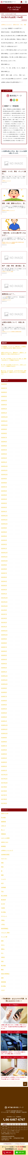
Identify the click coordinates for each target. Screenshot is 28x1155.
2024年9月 (4, 478)
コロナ (3, 990)
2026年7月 (4, 388)
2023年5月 (4, 536)
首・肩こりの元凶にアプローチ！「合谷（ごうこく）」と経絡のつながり (13, 365)
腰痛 (12, 271)
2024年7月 (4, 486)
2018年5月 (4, 754)
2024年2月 (4, 507)
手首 (2, 891)
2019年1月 (4, 721)
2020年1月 (4, 671)
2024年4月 (4, 499)
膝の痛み (3, 965)
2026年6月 (4, 392)
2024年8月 (4, 482)
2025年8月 (4, 433)
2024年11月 (4, 470)
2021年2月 (4, 622)
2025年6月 (4, 441)
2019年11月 (4, 680)
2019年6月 (4, 700)
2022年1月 (4, 593)
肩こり (3, 829)
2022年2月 (4, 589)
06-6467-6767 (15, 1119)
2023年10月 (4, 523)
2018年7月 (4, 745)
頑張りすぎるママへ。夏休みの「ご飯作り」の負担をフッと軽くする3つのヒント (13, 353)
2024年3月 (4, 503)
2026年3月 (4, 404)
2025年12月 (4, 417)
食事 (23, 242)
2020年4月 (4, 659)
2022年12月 (4, 552)
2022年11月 (4, 556)
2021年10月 (4, 606)
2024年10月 (4, 474)
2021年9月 (4, 610)
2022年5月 (4, 577)
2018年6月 (4, 750)
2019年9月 (4, 688)
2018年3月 (4, 762)
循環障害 (3, 821)
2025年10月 (4, 425)
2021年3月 (4, 618)
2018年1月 (4, 770)
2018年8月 (4, 741)
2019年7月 (4, 696)
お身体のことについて (6, 24)
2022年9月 (4, 565)
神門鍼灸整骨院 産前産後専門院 (8, 1136)
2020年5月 (4, 655)
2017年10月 (4, 782)
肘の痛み (3, 817)
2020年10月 (4, 634)
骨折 (2, 866)
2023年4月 (4, 540)
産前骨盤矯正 (4, 928)
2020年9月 (4, 639)
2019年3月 (4, 713)
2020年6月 (4, 651)
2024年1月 (4, 511)
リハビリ (3, 879)
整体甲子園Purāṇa (5, 1139)
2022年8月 (4, 569)
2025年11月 (4, 421)
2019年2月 (4, 717)
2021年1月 (4, 626)
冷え (22, 24)
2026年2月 (4, 408)
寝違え (3, 949)
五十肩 (3, 903)
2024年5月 (4, 495)
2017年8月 (4, 791)
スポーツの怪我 (5, 838)
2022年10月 (4, 560)
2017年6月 (4, 799)
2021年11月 (4, 602)
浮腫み (3, 920)
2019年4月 (4, 708)
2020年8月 (4, 643)
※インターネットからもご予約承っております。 (10, 1130)
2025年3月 (4, 454)
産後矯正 (3, 846)
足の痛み (3, 912)
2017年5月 (4, 803)
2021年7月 (4, 614)
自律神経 (13, 243)
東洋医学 (4, 242)
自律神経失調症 (14, 242)
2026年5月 (4, 396)
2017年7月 (4, 795)
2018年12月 (4, 725)
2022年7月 (4, 573)
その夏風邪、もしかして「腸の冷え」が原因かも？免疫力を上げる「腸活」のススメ (13, 347)
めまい (3, 945)
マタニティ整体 (5, 932)
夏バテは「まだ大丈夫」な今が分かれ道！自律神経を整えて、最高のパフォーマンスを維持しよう (13, 372)
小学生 (3, 924)
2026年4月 (4, 400)
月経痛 (3, 908)
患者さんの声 (4, 813)
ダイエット (4, 916)
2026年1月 (4, 412)
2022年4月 (4, 581)
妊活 (2, 883)
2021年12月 (4, 597)
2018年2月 (4, 766)
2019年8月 (4, 692)
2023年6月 (4, 532)
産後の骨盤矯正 (5, 973)
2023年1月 (4, 548)
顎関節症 (3, 834)
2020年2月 (4, 667)
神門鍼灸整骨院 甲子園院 (7, 1138)
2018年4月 (4, 758)
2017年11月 (4, 778)
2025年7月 (4, 437)
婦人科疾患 (4, 895)
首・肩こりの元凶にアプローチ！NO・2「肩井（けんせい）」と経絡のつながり (13, 359)
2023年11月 (4, 519)
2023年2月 (4, 544)
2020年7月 (4, 647)
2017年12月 (4, 774)
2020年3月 (4, 663)
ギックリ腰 (4, 936)
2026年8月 (4, 384)
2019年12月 (4, 676)
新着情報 (4, 210)
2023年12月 (4, 515)
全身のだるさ (16, 24)
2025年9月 (4, 429)
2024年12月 (4, 466)
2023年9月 (4, 528)
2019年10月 (4, 684)
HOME (2, 13)
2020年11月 (4, 630)
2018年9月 (4, 737)
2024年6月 (4, 491)
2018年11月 (4, 729)
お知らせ (3, 825)
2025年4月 (4, 449)
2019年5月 (4, 704)
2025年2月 (4, 458)
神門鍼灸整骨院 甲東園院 (19, 1138)
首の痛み (3, 986)
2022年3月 (4, 585)
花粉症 (3, 957)
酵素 (2, 969)
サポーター (4, 858)
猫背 (2, 940)
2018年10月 (4, 733)
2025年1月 (4, 462)
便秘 (2, 862)
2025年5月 (4, 445)
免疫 (25, 24)
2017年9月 (4, 787)
